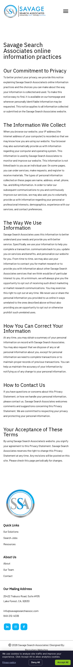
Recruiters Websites (36, 649)
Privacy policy (9, 662)
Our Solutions (11, 531)
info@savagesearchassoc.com (21, 610)
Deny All (35, 662)
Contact (8, 576)
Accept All (62, 662)
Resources (9, 544)
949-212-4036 (11, 615)
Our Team (8, 569)
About (6, 563)
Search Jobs (10, 538)
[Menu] (66, 11)
